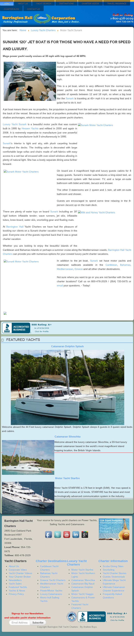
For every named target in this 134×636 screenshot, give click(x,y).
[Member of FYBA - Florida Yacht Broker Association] (72, 616)
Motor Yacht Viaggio (82, 594)
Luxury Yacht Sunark (15, 124)
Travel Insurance (116, 3)
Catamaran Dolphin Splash (67, 346)
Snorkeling (108, 569)
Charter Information (113, 561)
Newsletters (15, 580)
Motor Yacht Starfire (67, 478)
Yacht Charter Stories (114, 573)
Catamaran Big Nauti (82, 583)
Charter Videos (90, 3)
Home (7, 3)
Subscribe (37, 622)
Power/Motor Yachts (51, 590)
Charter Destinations (51, 561)
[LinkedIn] (76, 534)
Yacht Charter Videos (20, 573)
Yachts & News (17, 590)
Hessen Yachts (30, 128)
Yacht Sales (15, 583)
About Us (23, 3)
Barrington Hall (14, 226)
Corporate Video (18, 569)
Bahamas (125, 264)
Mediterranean (65, 269)
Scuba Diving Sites (113, 566)
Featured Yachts (18, 587)
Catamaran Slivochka (67, 436)
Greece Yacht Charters (52, 580)
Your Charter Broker (20, 576)
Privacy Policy (16, 594)
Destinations (66, 3)
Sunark (70, 98)
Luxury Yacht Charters (77, 562)
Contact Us (33, 9)
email (60, 285)
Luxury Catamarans (51, 594)
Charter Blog (11, 9)
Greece (79, 269)
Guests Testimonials (114, 576)
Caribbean (111, 264)
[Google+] (85, 534)
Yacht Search (43, 3)
